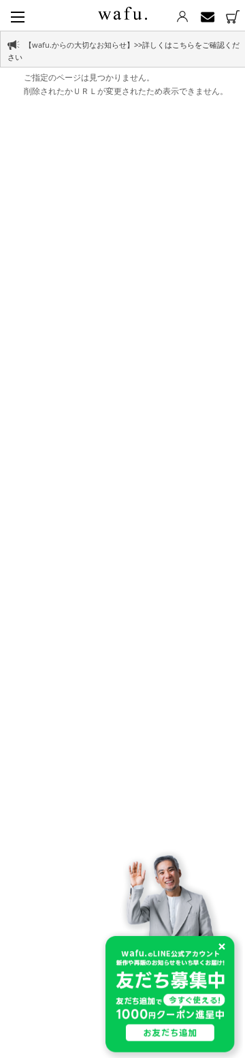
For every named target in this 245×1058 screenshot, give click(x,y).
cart (232, 17)
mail (207, 17)
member (182, 17)
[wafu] (122, 10)
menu (18, 17)
